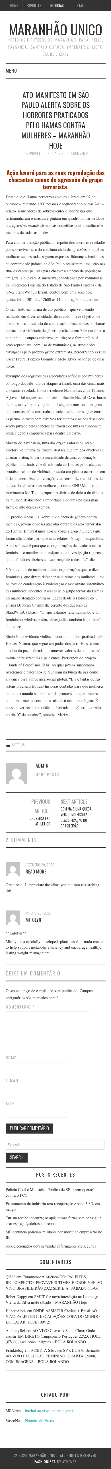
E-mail (12, 1080)
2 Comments (79, 153)
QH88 (10, 1276)
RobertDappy (16, 1296)
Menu (11, 70)
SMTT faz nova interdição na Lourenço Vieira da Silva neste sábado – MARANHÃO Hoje (52, 1299)
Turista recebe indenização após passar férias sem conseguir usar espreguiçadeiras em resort (53, 1220)
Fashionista (45, 1461)
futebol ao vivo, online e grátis (49, 1410)
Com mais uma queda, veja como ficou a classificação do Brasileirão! (76, 817)
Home (14, 5)
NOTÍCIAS (57, 5)
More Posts (48, 774)
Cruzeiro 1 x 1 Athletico (40, 821)
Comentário (20, 1007)
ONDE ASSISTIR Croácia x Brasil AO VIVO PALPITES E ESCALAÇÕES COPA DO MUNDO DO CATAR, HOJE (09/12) (53, 1316)
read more (36, 871)
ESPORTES (34, 5)
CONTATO (79, 5)
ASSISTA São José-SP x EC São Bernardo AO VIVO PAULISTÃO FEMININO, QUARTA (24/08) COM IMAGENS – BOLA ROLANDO (53, 1356)
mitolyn (33, 919)
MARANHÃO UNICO (55, 29)
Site (10, 1103)
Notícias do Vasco (39, 1420)
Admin (59, 153)
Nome (11, 1058)
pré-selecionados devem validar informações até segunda (51, 1246)
